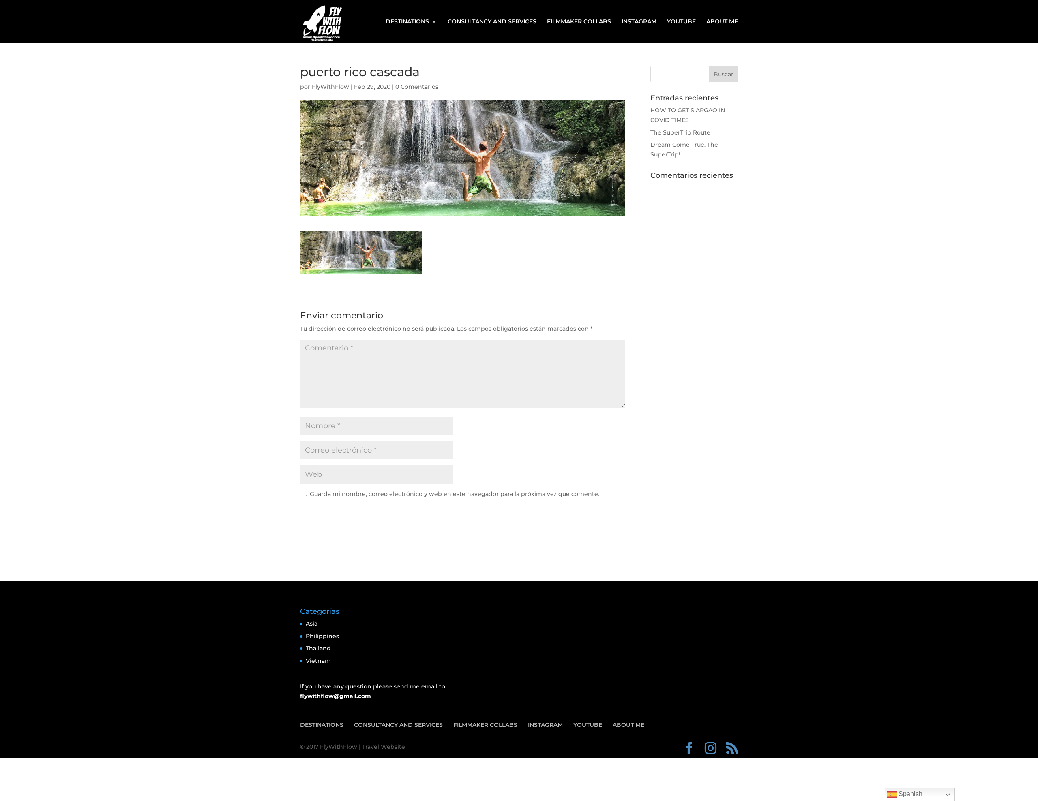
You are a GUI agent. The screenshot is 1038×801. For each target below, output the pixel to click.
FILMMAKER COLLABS (579, 22)
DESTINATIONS (407, 22)
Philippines (322, 636)
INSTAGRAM (639, 22)
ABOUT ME (722, 22)
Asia (311, 623)
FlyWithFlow (330, 86)
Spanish (909, 793)
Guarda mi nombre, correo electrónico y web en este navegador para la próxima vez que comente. (454, 494)
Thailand (318, 648)
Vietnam (318, 660)
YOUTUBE (681, 22)
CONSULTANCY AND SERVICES (492, 22)
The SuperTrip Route (680, 132)
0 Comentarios (416, 86)
